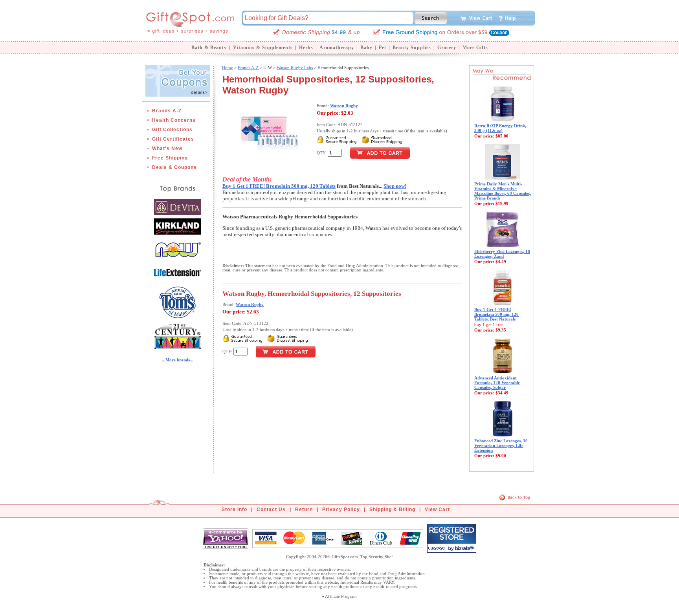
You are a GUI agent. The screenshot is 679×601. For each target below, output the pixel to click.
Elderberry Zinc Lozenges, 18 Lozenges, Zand (502, 253)
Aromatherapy (336, 47)
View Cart (437, 509)
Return (304, 509)
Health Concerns (174, 120)
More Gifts (475, 47)
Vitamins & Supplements (263, 47)
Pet (382, 47)
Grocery (446, 47)
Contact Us (271, 509)
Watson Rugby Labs (295, 67)
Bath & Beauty (209, 47)
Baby (366, 47)
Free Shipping (170, 158)
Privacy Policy (341, 509)
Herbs (306, 47)
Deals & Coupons (174, 167)
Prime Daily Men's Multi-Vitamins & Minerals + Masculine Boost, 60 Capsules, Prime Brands (502, 190)
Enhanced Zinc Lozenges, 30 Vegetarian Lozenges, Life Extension (501, 445)
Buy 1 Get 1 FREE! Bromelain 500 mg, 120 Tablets (279, 186)
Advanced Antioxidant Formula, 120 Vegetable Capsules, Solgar (497, 383)
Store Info (234, 509)
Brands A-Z (167, 111)
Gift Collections (172, 129)
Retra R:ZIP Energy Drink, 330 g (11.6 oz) (500, 128)
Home (227, 67)
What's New (167, 148)
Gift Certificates (173, 139)
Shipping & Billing (392, 509)
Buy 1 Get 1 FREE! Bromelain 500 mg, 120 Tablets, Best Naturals (496, 314)
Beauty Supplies (412, 47)
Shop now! (395, 186)
